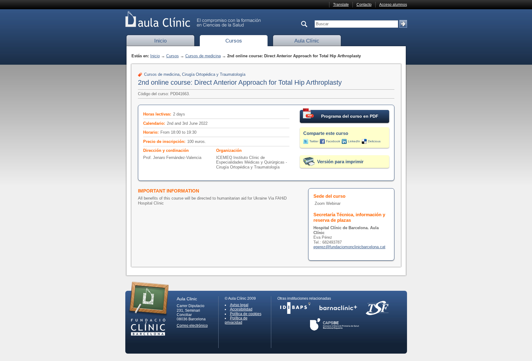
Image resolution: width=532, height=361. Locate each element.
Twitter (313, 141)
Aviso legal (239, 305)
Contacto (364, 4)
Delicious (374, 141)
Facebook (333, 141)
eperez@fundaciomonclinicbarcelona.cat (349, 247)
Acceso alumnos (393, 4)
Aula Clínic (306, 41)
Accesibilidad (241, 309)
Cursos (233, 41)
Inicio (160, 41)
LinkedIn (354, 141)
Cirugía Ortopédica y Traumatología (213, 74)
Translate (341, 4)
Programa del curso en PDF (349, 116)
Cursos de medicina (203, 56)
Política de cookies (245, 314)
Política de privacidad (236, 320)
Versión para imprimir (340, 161)
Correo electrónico (192, 325)
